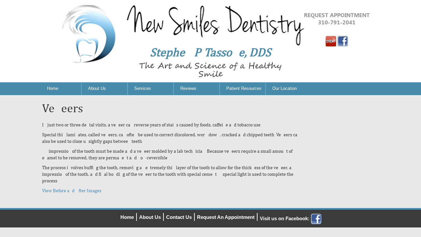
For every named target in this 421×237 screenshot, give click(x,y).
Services (142, 88)
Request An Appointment (226, 217)
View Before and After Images (72, 190)
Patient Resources (243, 88)
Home (52, 88)
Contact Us (179, 217)
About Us (97, 88)
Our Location (284, 88)
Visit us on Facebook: (285, 218)
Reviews (188, 88)
